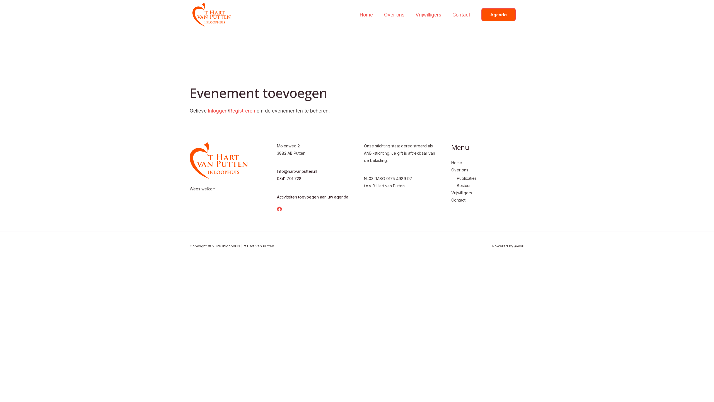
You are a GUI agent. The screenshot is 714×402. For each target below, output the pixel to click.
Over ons (394, 15)
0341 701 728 (289, 178)
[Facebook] (279, 209)
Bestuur (464, 185)
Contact (461, 15)
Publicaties (467, 178)
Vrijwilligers (428, 15)
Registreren (242, 111)
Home (366, 15)
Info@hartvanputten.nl (297, 171)
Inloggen (218, 111)
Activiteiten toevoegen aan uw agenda (312, 197)
